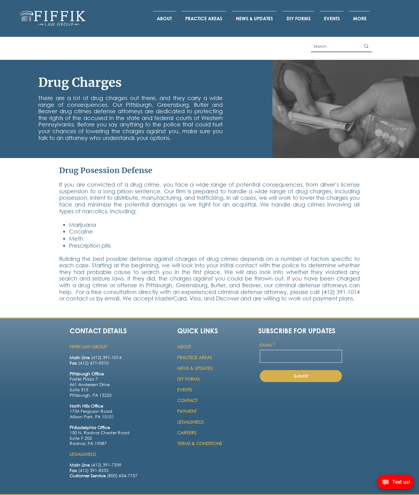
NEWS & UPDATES (195, 368)
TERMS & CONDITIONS (199, 443)
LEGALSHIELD (190, 422)
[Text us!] (395, 483)
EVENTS (184, 390)
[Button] (95, 388)
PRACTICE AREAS (194, 357)
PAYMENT (187, 411)
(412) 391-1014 (95, 357)
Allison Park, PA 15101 (92, 417)
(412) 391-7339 (95, 465)
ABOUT (184, 347)
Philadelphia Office (90, 427)
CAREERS (186, 432)
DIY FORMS (188, 379)
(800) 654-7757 (103, 475)
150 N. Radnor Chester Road (99, 432)
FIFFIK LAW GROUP (88, 347)
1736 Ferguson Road (91, 411)
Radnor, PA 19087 (88, 443)
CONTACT (188, 400)
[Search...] (366, 46)
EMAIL (267, 344)
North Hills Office (86, 406)
